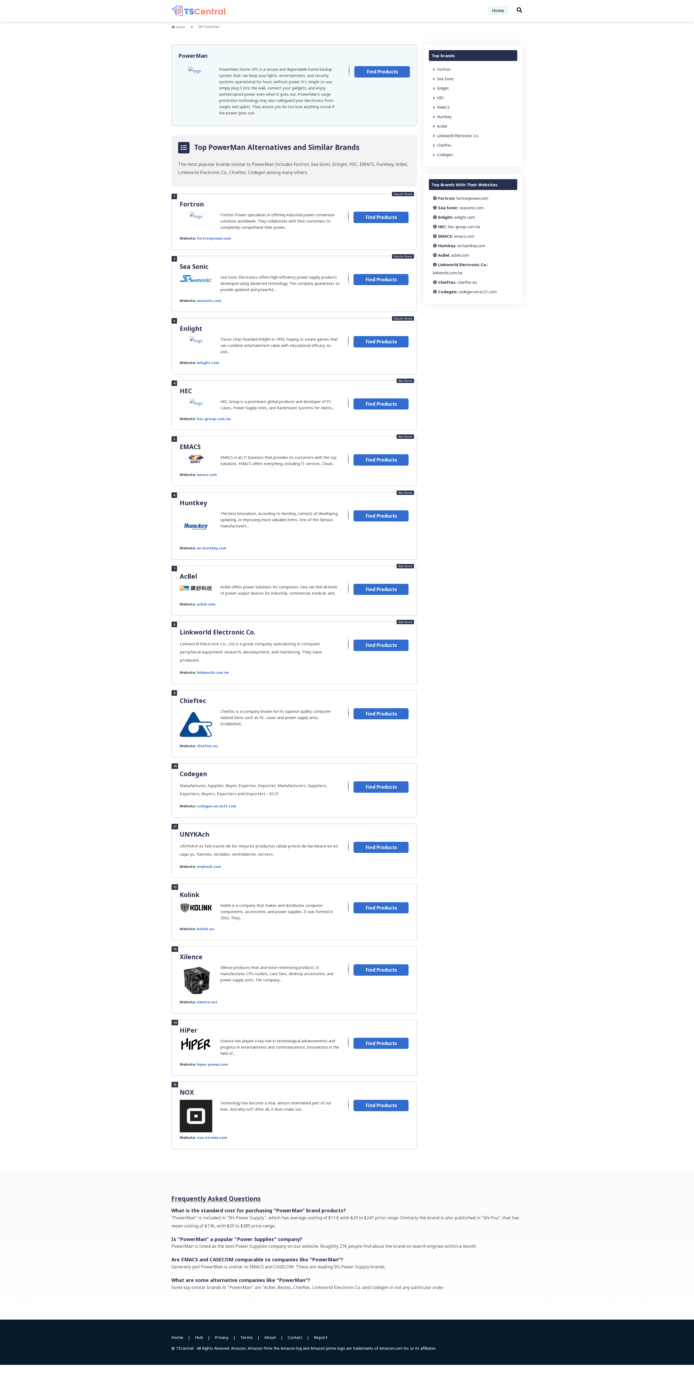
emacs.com (207, 474)
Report (320, 1337)
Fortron (192, 204)
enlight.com (208, 362)
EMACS (190, 446)
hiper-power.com (212, 1064)
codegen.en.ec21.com (216, 806)
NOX (187, 1092)
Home (498, 11)
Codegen (193, 773)
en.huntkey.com (211, 548)
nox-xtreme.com (212, 1137)
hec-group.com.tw (214, 418)
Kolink (190, 894)
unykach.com (209, 866)
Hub (199, 1337)
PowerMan (193, 55)
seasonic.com (209, 300)
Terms (246, 1337)
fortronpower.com (214, 238)
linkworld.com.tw (213, 672)
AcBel (188, 576)
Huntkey (193, 502)
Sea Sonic (194, 266)
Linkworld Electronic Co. (217, 632)
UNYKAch (194, 834)
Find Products (382, 72)
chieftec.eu (207, 745)
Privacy (222, 1337)
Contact (295, 1337)
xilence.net (207, 1002)
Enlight (191, 328)
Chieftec (193, 700)
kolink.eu (205, 928)
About (270, 1337)
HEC (186, 390)
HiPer (188, 1030)
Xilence (191, 956)
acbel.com (206, 604)
